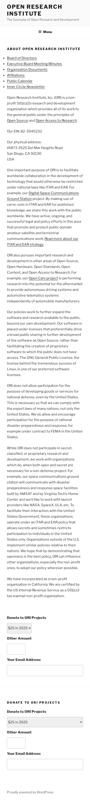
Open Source (17, 120)
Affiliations (16, 75)
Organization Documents (27, 69)
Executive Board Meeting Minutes (34, 64)
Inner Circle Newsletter (26, 87)
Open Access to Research (56, 120)
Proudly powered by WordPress (30, 792)
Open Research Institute (34, 10)
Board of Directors (22, 58)
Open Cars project (43, 278)
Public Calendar (20, 81)
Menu (47, 32)
